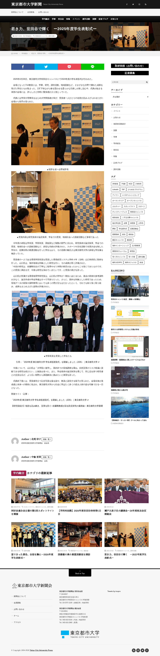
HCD (130, 184)
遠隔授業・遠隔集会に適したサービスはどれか (129, 360)
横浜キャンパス (118, 240)
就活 (123, 234)
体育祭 (132, 223)
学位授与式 (123, 229)
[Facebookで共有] (22, 67)
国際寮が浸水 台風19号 (119, 390)
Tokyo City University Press (41, 650)
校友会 (61, 19)
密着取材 (115, 234)
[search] (147, 82)
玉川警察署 (136, 246)
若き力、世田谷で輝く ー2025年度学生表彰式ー (125, 556)
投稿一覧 (46, 439)
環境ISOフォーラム (119, 251)
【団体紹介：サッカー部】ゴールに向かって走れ (129, 420)
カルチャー (116, 206)
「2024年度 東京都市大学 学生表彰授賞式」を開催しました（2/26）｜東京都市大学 (59, 362)
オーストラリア (118, 201)
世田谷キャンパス (41, 36)
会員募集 (30, 12)
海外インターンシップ (120, 246)
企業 (125, 223)
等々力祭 (132, 257)
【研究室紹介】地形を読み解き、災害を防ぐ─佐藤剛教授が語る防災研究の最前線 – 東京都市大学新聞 (57, 406)
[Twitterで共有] (46, 67)
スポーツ (141, 206)
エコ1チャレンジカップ (130, 195)
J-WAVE (138, 184)
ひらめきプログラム (135, 189)
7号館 (123, 184)
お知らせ (114, 19)
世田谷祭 (115, 217)
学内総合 (45, 19)
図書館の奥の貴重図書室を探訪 (74, 554)
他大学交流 (116, 223)
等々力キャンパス (118, 257)
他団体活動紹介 (120, 124)
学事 (54, 19)
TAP (123, 189)
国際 (94, 19)
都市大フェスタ (130, 262)
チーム (16, 616)
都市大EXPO (117, 262)
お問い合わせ (43, 12)
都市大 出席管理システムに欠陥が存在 (125, 329)
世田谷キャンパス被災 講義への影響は (125, 299)
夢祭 (114, 229)
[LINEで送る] (92, 67)
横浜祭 (129, 240)
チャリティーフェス (119, 212)
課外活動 (86, 19)
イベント (76, 19)
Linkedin (115, 189)
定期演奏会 (134, 229)
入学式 (140, 223)
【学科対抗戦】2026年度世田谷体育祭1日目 (79, 512)
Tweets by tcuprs (114, 591)
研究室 (132, 251)
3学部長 (115, 184)
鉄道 (141, 262)
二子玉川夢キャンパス (130, 217)
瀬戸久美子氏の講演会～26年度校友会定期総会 (125, 512)
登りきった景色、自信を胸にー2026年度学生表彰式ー (32, 556)
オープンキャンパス (134, 201)
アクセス (17, 622)
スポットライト (129, 206)
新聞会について (17, 12)
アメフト (115, 195)
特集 (68, 19)
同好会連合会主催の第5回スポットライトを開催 (32, 512)
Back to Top (80, 573)
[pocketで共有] (69, 67)
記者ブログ (103, 19)
